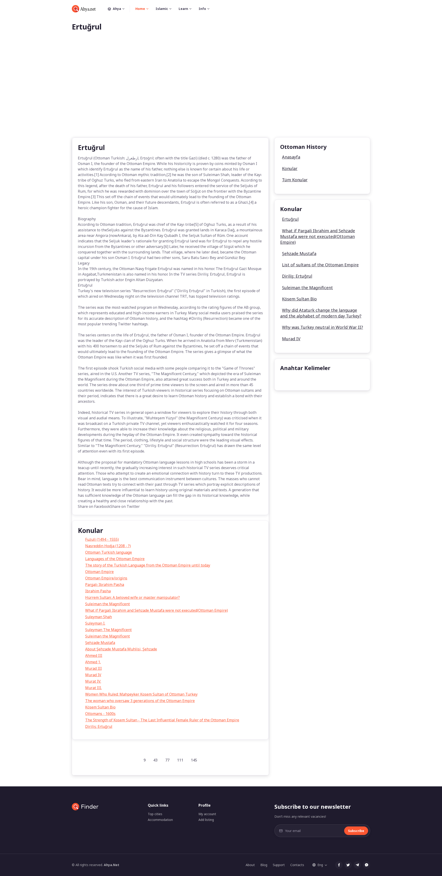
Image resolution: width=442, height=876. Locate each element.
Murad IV (93, 674)
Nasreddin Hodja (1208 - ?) (108, 545)
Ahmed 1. (93, 661)
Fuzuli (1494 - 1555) (102, 539)
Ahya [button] (117, 8)
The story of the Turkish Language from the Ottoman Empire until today (147, 565)
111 (180, 760)
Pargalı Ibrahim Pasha (104, 584)
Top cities (155, 814)
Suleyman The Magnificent (108, 629)
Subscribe (356, 831)
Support (279, 865)
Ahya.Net (111, 865)
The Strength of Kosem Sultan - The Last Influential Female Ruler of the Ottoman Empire (162, 720)
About (250, 865)
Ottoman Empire (99, 571)
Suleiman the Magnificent (107, 603)
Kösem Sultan (295, 379)
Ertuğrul (290, 219)
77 (167, 760)
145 (194, 760)
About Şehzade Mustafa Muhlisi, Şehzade (121, 649)
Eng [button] (320, 865)
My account (207, 814)
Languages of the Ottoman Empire (115, 558)
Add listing (206, 819)
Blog (263, 865)
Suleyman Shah (98, 616)
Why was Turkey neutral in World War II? (322, 327)
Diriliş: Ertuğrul (98, 726)
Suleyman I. (95, 623)
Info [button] (202, 8)
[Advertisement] (221, 91)
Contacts (297, 865)
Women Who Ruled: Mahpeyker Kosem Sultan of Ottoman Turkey (141, 694)
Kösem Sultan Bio (100, 707)
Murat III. (93, 687)
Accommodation (160, 819)
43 (155, 760)
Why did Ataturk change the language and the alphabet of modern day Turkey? (320, 313)
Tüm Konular (295, 179)
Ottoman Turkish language (108, 552)
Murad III (93, 668)
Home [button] (140, 8)
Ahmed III (93, 655)
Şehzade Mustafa (100, 642)
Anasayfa (291, 157)
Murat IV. (93, 681)
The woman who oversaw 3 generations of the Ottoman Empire (140, 700)
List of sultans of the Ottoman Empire (320, 265)
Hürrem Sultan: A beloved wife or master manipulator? (132, 597)
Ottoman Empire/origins (106, 578)
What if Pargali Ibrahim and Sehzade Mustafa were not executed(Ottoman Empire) (156, 610)
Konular (289, 168)
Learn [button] (183, 8)
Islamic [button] (162, 8)
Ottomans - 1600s (100, 713)
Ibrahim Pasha (98, 591)
